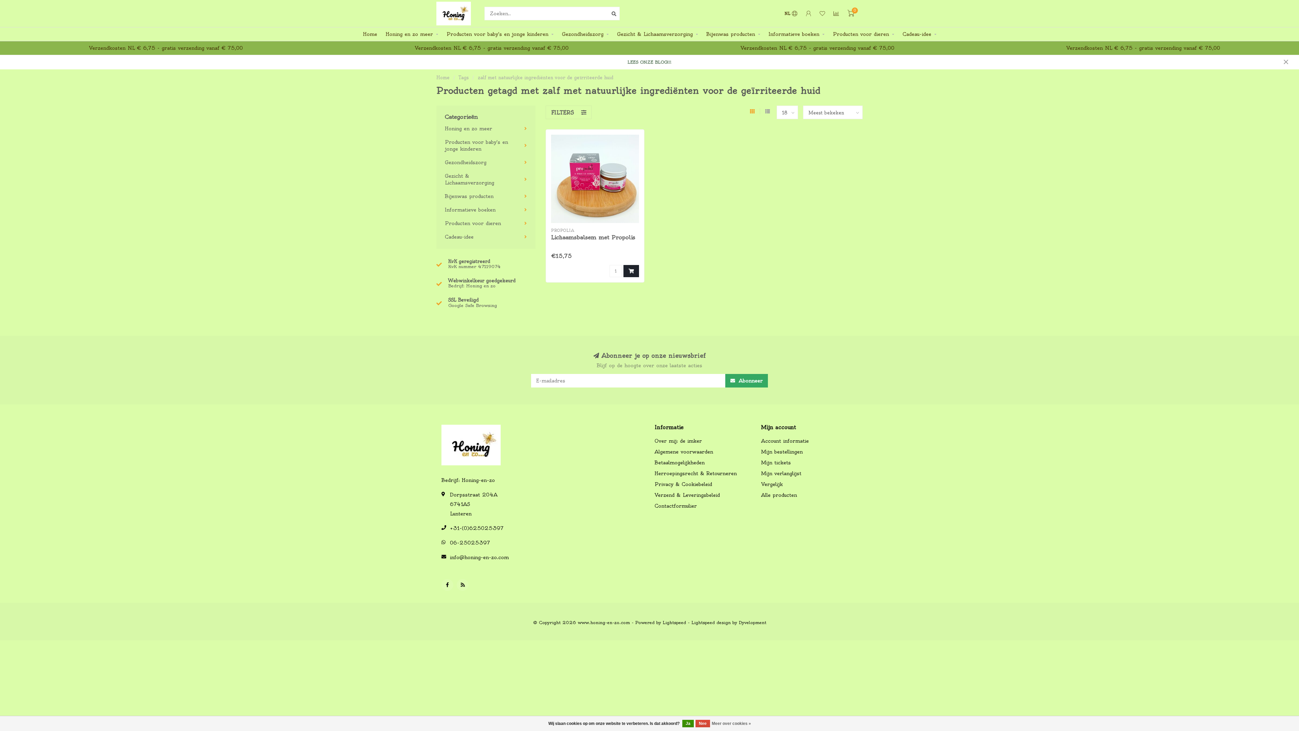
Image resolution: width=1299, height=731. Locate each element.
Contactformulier (676, 506)
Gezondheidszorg (582, 34)
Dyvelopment (752, 622)
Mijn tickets (776, 463)
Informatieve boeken (794, 34)
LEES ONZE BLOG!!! (649, 62)
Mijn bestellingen (782, 452)
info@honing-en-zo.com (479, 557)
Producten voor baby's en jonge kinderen (497, 34)
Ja (688, 723)
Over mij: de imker (678, 441)
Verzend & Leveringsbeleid (687, 495)
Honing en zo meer (409, 34)
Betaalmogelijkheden (680, 463)
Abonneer (750, 381)
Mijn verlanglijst (781, 473)
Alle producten (779, 495)
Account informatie (785, 441)
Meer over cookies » (731, 723)
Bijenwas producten (730, 34)
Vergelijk (772, 484)
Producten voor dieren (861, 34)
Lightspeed (674, 622)
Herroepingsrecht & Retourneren (696, 473)
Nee (703, 723)
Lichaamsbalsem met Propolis (593, 237)
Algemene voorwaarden (684, 452)
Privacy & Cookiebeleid (683, 484)
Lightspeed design (711, 622)
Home (370, 34)
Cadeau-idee (917, 34)
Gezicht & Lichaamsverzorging (655, 34)
